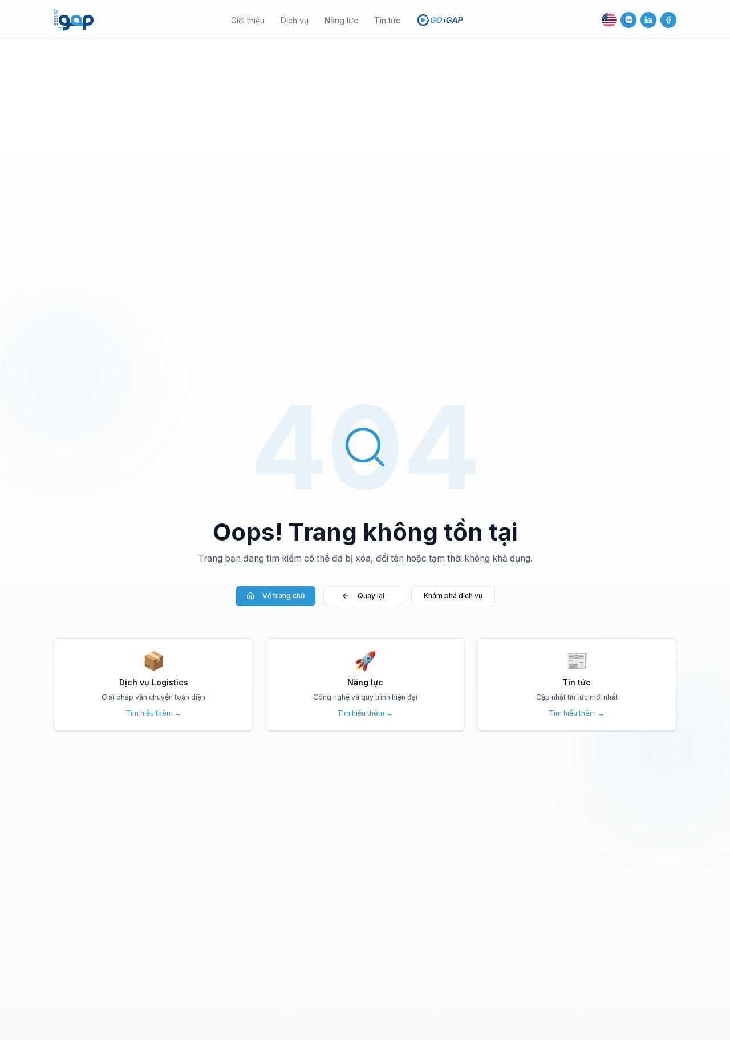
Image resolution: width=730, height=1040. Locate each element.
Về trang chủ (283, 595)
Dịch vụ (295, 20)
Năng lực (341, 20)
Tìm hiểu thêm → (153, 713)
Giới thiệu (248, 20)
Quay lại (371, 595)
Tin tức (387, 20)
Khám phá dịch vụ (453, 595)
